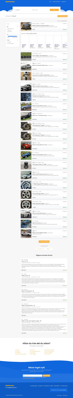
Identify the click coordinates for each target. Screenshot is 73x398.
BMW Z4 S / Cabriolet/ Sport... (40, 115)
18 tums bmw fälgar (48, 352)
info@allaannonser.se (12, 387)
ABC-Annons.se (11, 28)
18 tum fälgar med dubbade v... (40, 55)
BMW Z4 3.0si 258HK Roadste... (40, 233)
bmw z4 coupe (47, 354)
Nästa (48, 248)
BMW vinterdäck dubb (38, 203)
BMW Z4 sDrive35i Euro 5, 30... (39, 105)
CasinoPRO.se (64, 390)
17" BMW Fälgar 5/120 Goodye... (40, 184)
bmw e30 (17, 350)
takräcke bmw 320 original (20, 354)
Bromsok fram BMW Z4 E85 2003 (40, 75)
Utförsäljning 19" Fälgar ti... (39, 125)
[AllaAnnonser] (10, 1)
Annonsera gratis (33, 385)
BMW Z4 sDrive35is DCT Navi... (40, 145)
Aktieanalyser (56, 385)
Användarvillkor (25, 378)
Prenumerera (46, 375)
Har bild (9, 41)
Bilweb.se (9, 30)
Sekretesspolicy (65, 395)
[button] (12, 26)
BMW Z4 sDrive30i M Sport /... (39, 213)
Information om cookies (48, 385)
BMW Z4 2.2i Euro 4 (37, 223)
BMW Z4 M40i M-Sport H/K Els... (40, 86)
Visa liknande (51, 25)
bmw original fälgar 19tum (35, 351)
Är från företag (11, 43)
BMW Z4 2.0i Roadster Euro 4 (39, 154)
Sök (54, 9)
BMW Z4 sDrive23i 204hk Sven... (40, 65)
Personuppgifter (31, 378)
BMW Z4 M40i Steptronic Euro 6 (40, 174)
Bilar (22, 259)
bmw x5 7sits (32, 352)
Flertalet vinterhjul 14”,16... (38, 96)
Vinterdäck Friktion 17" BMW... (39, 164)
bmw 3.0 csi (32, 350)
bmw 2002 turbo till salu (49, 350)
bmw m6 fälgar (33, 354)
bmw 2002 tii (17, 352)
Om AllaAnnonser (63, 385)
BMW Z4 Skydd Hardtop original (40, 25)
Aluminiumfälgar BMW (38, 193)
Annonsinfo (40, 385)
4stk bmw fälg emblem (49, 351)
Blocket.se (10, 31)
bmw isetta (17, 351)
